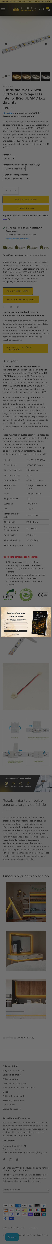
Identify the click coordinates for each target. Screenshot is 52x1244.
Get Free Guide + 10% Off (15, 631)
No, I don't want (15, 634)
